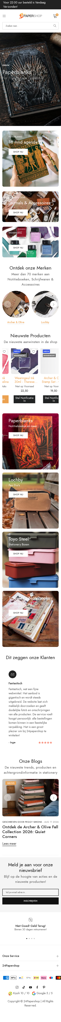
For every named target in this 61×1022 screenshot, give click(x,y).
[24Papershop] (30, 16)
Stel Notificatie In (16, 399)
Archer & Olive (15, 322)
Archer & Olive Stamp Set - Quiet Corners (45, 380)
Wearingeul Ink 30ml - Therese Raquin (16, 380)
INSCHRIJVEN (30, 900)
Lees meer (9, 843)
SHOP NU (13, 92)
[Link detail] (30, 159)
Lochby (45, 322)
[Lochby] (45, 304)
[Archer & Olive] (15, 304)
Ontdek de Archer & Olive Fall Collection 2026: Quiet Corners (30, 832)
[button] (25, 121)
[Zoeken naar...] (55, 25)
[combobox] (30, 25)
